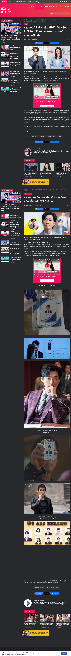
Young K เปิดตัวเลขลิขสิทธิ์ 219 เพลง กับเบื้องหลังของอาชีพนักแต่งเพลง (15, 89)
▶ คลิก (43, 182)
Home (27, 20)
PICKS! (62, 6)
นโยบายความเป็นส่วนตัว (51, 653)
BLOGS (50, 6)
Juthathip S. (27, 39)
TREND (46, 6)
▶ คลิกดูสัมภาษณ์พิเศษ (47, 106)
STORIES (39, 6)
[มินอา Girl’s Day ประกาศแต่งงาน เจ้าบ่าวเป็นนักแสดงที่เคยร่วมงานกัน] (47, 167)
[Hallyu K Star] (6, 10)
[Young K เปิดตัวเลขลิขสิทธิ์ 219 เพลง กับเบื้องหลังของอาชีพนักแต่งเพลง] (5, 89)
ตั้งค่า (27, 654)
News (33, 20)
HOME (33, 6)
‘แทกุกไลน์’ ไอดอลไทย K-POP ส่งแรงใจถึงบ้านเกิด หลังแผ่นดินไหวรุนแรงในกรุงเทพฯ (62, 173)
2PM (34, 136)
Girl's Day (52, 136)
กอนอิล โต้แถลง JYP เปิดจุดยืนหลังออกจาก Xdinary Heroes (15, 47)
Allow (64, 653)
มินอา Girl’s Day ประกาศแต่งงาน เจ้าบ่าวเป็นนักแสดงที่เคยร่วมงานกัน (47, 173)
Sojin (60, 136)
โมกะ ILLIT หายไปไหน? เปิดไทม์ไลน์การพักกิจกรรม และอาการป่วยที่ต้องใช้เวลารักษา (15, 73)
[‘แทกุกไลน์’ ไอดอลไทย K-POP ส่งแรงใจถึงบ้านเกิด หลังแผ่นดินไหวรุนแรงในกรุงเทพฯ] (63, 167)
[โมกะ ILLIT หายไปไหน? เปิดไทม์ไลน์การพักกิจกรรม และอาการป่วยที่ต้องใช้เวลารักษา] (5, 73)
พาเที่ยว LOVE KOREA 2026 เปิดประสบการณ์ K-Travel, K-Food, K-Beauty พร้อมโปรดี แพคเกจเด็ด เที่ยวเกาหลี (10, 38)
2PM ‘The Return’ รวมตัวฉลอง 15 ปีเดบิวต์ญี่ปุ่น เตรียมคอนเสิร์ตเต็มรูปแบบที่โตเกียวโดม (30, 173)
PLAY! (67, 6)
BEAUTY (56, 6)
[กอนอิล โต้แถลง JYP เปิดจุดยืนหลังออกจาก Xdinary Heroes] (5, 47)
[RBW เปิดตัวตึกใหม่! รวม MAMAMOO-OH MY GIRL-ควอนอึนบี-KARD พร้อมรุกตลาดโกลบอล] (5, 55)
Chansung (42, 136)
